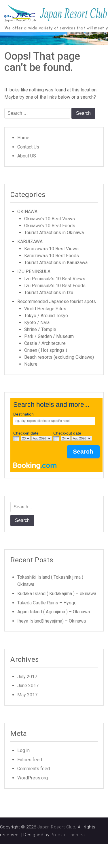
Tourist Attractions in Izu (48, 292)
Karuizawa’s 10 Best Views (51, 248)
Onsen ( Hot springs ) (45, 350)
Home (23, 137)
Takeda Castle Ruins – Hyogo (47, 603)
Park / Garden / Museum (49, 336)
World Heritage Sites (45, 308)
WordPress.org (32, 778)
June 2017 (28, 685)
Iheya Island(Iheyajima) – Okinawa (51, 621)
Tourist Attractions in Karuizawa (56, 262)
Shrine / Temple (40, 329)
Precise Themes (68, 834)
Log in (23, 750)
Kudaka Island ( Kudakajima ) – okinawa (56, 593)
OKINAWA (27, 211)
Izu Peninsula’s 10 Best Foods (55, 285)
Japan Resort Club (56, 827)
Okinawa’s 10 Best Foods (49, 225)
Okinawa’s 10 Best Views (49, 218)
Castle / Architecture (45, 343)
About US (26, 156)
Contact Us (28, 147)
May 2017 (27, 695)
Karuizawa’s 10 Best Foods (51, 255)
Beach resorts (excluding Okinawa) (59, 357)
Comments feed (33, 768)
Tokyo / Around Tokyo (46, 315)
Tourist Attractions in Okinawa (54, 232)
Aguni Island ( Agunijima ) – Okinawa (53, 611)
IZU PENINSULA (33, 271)
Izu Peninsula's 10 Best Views (54, 278)
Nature (30, 364)
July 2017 (27, 676)
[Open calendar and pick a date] (16, 438)
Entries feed (29, 759)
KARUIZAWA (30, 241)
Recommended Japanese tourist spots (56, 301)
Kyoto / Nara (37, 322)
